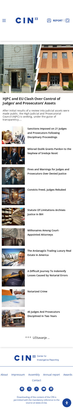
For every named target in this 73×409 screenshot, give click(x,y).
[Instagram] (29, 389)
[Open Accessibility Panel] (66, 402)
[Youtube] (43, 389)
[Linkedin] (51, 389)
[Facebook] (22, 389)
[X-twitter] (36, 389)
